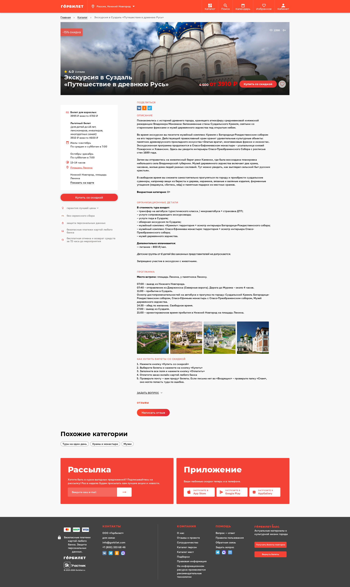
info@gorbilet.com (113, 542)
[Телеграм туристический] (111, 553)
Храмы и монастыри (105, 443)
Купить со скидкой (258, 84)
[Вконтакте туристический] (104, 553)
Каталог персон (187, 547)
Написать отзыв (153, 412)
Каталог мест (185, 551)
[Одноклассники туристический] (117, 553)
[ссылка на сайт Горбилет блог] (272, 526)
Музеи (128, 443)
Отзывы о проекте (188, 537)
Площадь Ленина (81, 167)
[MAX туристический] (123, 553)
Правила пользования (230, 537)
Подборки (183, 556)
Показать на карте (82, 182)
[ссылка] (72, 6)
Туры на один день (75, 443)
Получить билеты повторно (270, 544)
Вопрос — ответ (225, 532)
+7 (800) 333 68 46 (114, 547)
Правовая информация (192, 561)
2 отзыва (80, 71)
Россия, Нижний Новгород (114, 6)
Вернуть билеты (270, 554)
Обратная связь (226, 542)
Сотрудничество (187, 542)
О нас (180, 532)
